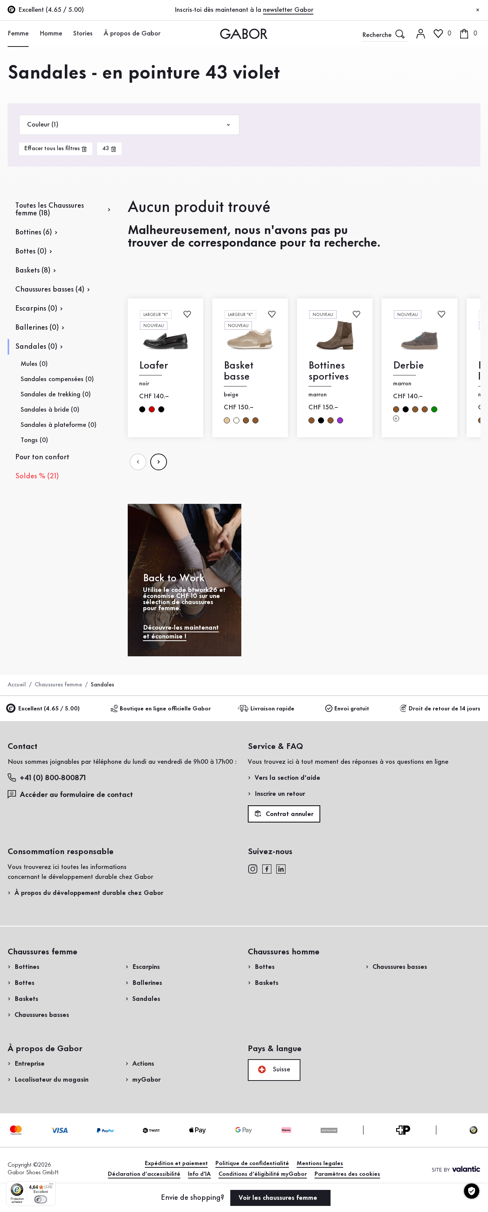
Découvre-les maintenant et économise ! (181, 632)
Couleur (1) (42, 125)
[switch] (40, 1199)
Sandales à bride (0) (50, 410)
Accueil (17, 685)
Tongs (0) (34, 440)
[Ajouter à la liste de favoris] (187, 314)
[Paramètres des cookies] (471, 1191)
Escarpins (146, 967)
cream (236, 420)
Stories (83, 33)
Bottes (24, 983)
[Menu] (51, 1185)
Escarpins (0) (36, 308)
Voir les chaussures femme (279, 1198)
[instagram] (252, 868)
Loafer (153, 365)
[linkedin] (281, 868)
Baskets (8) (32, 270)
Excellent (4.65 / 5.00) (49, 709)
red (152, 409)
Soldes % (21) (37, 476)
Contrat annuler (288, 814)
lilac (340, 420)
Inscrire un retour (280, 794)
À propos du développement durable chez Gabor (88, 893)
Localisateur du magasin (51, 1080)
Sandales (146, 999)
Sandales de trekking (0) (56, 394)
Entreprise (29, 1064)
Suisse (280, 1069)
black (142, 409)
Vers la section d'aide (287, 778)
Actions (143, 1064)
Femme (18, 33)
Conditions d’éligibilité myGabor (262, 1174)
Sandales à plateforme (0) (58, 425)
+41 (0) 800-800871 (53, 778)
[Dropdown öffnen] (32, 33)
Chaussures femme (58, 685)
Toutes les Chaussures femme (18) (49, 209)
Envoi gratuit (351, 709)
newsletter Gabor (288, 10)
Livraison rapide (272, 709)
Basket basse (239, 371)
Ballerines (147, 983)
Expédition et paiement (176, 1163)
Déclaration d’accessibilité (144, 1174)
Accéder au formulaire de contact (76, 795)
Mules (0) (34, 364)
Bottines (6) (33, 232)
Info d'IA (199, 1174)
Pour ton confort (42, 457)
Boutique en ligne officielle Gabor (165, 709)
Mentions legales (320, 1163)
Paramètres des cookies (347, 1174)
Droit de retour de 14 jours (444, 709)
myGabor (146, 1080)
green (434, 409)
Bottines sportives (328, 371)
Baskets (26, 999)
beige (227, 420)
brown (246, 420)
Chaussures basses (41, 1015)
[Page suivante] (158, 462)
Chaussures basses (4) (49, 289)
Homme (51, 33)
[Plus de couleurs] (396, 418)
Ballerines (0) (37, 327)
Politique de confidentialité (252, 1163)
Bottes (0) (31, 251)
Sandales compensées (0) (57, 379)
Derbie (408, 365)
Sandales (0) (36, 346)
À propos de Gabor (132, 33)
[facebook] (266, 868)
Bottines (26, 967)
